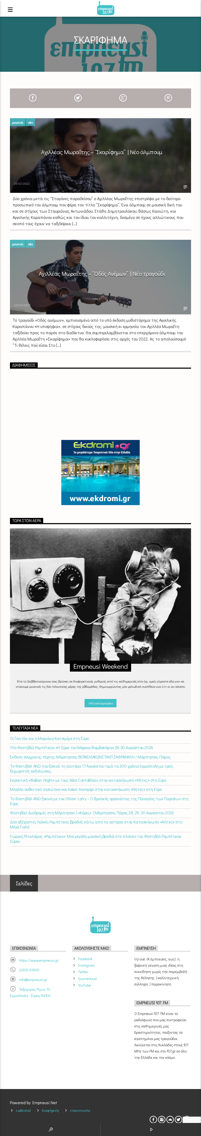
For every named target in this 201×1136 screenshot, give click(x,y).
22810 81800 (29, 969)
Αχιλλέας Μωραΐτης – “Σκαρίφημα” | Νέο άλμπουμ (102, 152)
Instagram (86, 965)
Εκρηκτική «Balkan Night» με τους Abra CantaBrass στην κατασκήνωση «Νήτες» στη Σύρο (88, 780)
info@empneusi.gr (33, 979)
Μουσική (17, 122)
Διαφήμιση (50, 1110)
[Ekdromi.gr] (100, 472)
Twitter (83, 971)
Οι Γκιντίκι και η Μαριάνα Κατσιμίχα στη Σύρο (49, 738)
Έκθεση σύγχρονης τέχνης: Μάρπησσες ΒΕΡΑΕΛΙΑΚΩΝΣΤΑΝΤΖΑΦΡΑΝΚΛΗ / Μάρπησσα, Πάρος (90, 756)
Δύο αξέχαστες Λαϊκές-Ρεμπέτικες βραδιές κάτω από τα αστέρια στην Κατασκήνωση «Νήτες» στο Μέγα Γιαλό (96, 824)
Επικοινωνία (80, 1110)
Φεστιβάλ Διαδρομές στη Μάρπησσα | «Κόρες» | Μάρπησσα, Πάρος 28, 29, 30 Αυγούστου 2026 (92, 812)
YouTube (84, 985)
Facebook (85, 958)
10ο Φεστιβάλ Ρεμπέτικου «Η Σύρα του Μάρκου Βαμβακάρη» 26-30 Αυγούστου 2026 (81, 747)
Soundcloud (87, 978)
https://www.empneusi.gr (39, 960)
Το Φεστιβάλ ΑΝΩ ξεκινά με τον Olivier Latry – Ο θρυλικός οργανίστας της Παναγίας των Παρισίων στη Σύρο (99, 801)
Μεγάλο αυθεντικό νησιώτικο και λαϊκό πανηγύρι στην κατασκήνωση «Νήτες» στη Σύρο (85, 789)
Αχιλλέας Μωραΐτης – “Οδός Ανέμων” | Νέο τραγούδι (102, 273)
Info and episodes (100, 703)
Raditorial (23, 1110)
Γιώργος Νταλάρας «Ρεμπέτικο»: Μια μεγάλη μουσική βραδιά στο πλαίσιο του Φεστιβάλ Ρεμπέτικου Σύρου (95, 839)
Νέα (30, 122)
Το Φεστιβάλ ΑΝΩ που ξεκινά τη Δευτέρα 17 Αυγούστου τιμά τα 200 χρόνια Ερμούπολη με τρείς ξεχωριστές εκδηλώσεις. (91, 768)
